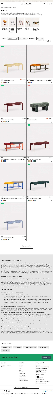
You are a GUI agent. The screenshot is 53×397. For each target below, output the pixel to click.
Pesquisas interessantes (23, 380)
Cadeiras (20, 365)
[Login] (51, 3)
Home (2, 7)
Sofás (20, 370)
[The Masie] (26, 3)
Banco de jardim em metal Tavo (7, 80)
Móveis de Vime (22, 373)
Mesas (20, 368)
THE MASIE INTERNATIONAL (21, 387)
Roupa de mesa (22, 375)
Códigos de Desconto (41, 383)
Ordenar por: (4, 38)
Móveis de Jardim (22, 378)
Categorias (21, 362)
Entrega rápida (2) (32, 38)
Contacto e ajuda (40, 362)
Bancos (20, 366)
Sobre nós (3, 362)
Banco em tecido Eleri (32, 120)
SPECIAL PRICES (22, 377)
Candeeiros (21, 372)
